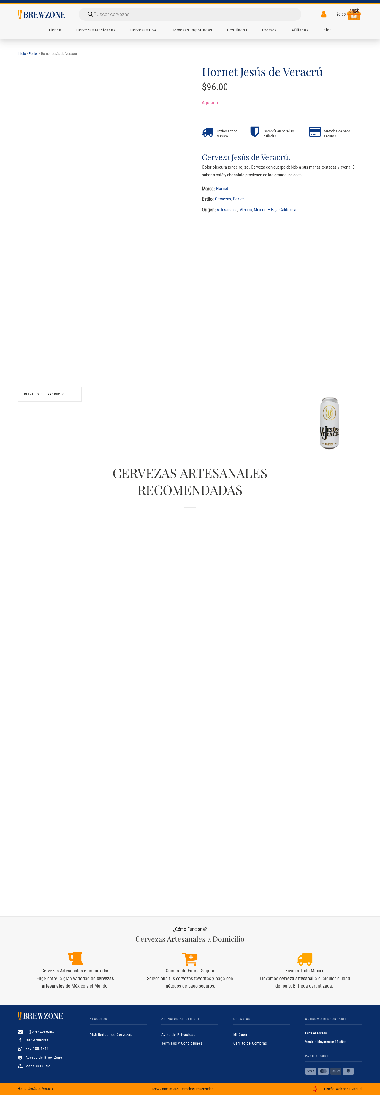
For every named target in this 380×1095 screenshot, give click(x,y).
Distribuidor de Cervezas (111, 1035)
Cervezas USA (143, 30)
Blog (327, 30)
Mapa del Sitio (38, 1066)
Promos (269, 30)
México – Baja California (275, 209)
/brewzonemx (37, 1040)
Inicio (22, 54)
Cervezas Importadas (192, 30)
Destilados (237, 30)
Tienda (54, 30)
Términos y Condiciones (182, 1043)
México (245, 209)
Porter (33, 54)
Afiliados (300, 30)
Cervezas (223, 199)
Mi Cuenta (242, 1035)
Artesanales (227, 209)
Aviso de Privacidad (179, 1035)
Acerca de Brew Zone (44, 1058)
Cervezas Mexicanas (95, 30)
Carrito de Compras (250, 1043)
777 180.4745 (37, 1049)
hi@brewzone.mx (40, 1031)
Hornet (222, 188)
